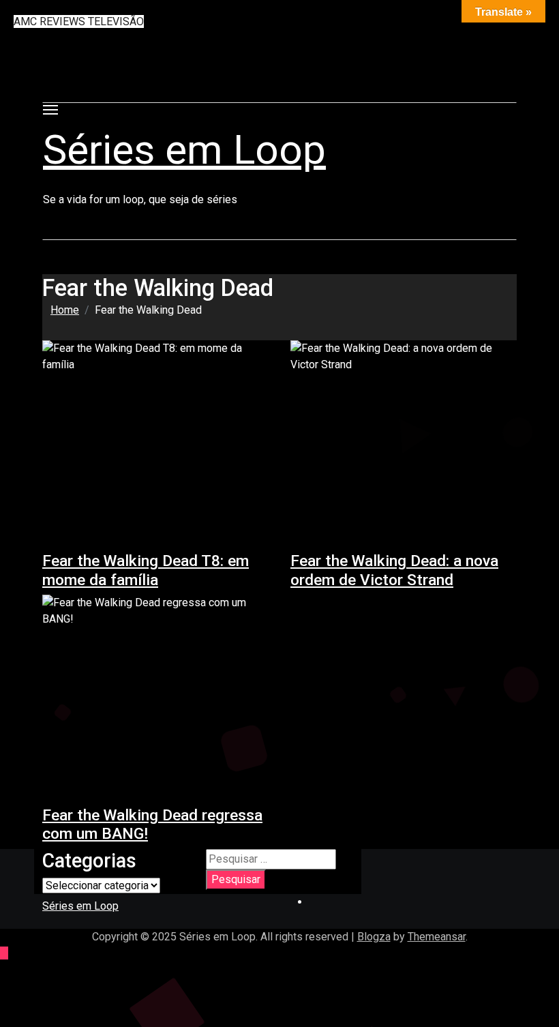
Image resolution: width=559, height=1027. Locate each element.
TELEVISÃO (116, 21)
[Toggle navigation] (50, 110)
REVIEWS (64, 21)
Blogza (374, 936)
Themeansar (437, 936)
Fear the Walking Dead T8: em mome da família (145, 570)
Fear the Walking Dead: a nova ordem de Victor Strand (394, 570)
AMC (27, 21)
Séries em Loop (184, 149)
